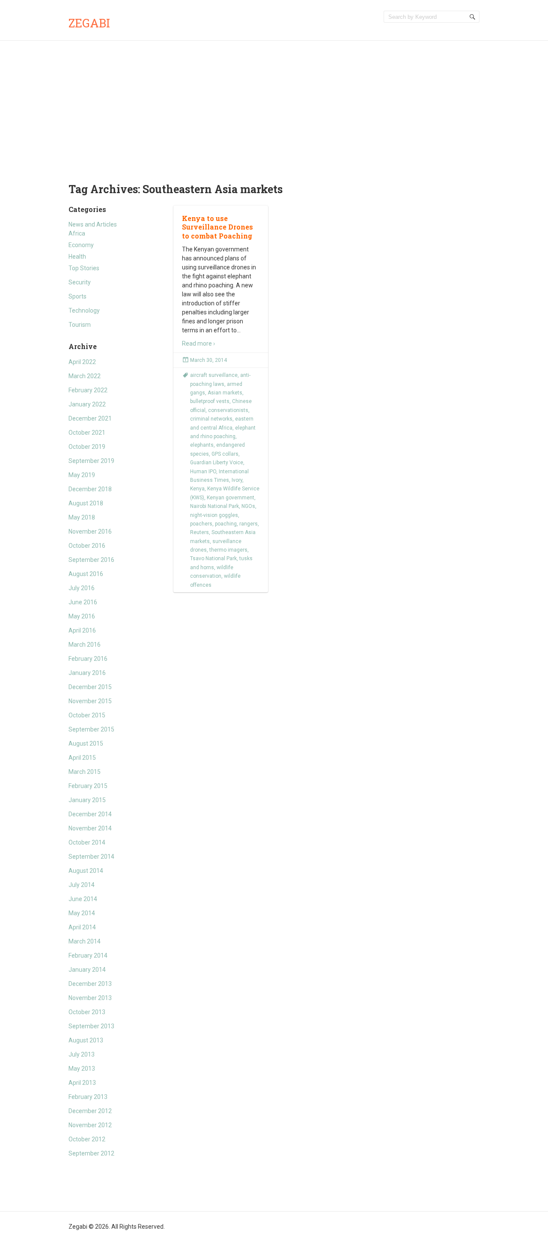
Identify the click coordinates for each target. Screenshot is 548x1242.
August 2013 (85, 1040)
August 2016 (85, 573)
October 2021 (86, 432)
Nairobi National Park (214, 506)
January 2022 (87, 404)
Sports (77, 296)
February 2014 (87, 955)
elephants (202, 445)
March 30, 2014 (208, 360)
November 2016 (90, 531)
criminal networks (211, 419)
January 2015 (87, 800)
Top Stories (83, 268)
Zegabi (89, 22)
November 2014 (90, 828)
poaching (226, 524)
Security (79, 282)
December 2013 (90, 983)
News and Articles (92, 224)
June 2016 (82, 602)
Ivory (237, 480)
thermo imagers (228, 550)
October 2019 (86, 446)
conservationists (228, 410)
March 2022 (84, 376)
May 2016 (81, 616)
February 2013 (87, 1096)
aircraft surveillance (214, 375)
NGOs (248, 506)
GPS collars (224, 454)
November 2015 (90, 701)
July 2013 (81, 1054)
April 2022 (82, 361)
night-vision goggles (214, 515)
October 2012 (86, 1139)
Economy (81, 245)
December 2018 (90, 489)
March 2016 (84, 644)
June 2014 (82, 899)
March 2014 (84, 941)
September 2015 (91, 729)
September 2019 (91, 460)
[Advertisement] (274, 105)
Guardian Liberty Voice (216, 463)
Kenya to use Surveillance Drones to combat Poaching (217, 227)
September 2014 (91, 856)
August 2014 (85, 870)
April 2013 (82, 1082)
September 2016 (91, 559)
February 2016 (87, 658)
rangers (248, 524)
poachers (201, 524)
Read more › (198, 343)
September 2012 (91, 1153)
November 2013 (90, 997)
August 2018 (85, 503)
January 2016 (87, 672)
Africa (76, 233)
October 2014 (86, 842)
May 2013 (81, 1068)
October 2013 (86, 1012)
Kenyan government (230, 498)
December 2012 (90, 1111)
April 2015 (82, 757)
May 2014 (81, 913)
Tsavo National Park (213, 558)
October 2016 (86, 545)
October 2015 (86, 715)
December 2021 (90, 418)
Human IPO (203, 472)
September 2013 (91, 1026)
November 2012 (90, 1125)
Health (77, 256)
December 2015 (90, 687)
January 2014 (87, 969)
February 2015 (87, 785)
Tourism (79, 324)
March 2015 (84, 771)
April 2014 (82, 927)
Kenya (197, 489)
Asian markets (225, 393)
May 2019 (81, 475)
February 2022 (87, 390)
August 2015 (85, 743)
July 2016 (81, 588)
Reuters (199, 532)
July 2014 (81, 884)
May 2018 (81, 517)
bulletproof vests (209, 401)
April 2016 (82, 630)
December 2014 (90, 814)
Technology (84, 310)
